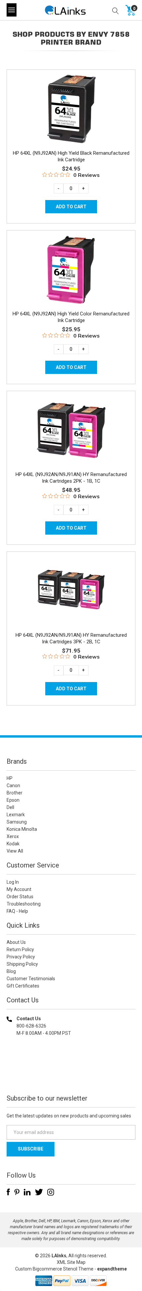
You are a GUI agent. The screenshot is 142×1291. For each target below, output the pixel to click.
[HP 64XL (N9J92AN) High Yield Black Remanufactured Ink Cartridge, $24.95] (71, 109)
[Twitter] (39, 1192)
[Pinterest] (16, 1192)
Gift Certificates (23, 985)
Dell (10, 807)
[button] (71, 1076)
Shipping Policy (22, 964)
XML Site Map (71, 1262)
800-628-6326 (31, 1026)
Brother (14, 792)
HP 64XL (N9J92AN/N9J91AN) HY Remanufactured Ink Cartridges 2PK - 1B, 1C (71, 477)
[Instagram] (50, 1192)
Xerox (13, 836)
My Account (19, 889)
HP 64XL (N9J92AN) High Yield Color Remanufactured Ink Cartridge (71, 317)
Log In (13, 882)
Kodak (13, 843)
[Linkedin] (27, 1192)
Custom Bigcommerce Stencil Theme (54, 1268)
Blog (11, 971)
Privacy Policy (21, 956)
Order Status (20, 896)
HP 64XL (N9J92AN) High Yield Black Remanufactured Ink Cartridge (71, 156)
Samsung (17, 822)
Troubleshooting (24, 904)
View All (15, 851)
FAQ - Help (17, 911)
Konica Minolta (22, 829)
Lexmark (16, 814)
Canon (13, 785)
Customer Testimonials (31, 978)
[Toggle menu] (12, 10)
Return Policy (20, 949)
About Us (16, 942)
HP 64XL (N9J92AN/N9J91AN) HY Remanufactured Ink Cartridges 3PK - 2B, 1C (71, 638)
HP (10, 778)
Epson (13, 800)
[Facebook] (8, 1192)
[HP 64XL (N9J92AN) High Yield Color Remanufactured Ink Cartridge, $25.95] (71, 269)
